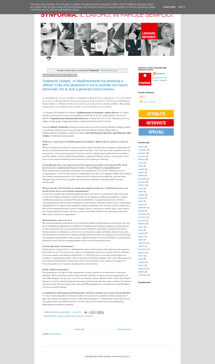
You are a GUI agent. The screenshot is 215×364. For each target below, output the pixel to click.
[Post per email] (85, 312)
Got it (181, 7)
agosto (141, 204)
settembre (142, 208)
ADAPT (54, 316)
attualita (60, 316)
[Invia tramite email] (90, 312)
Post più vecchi (124, 329)
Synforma (160, 74)
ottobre (141, 147)
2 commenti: (77, 312)
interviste (80, 316)
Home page (80, 329)
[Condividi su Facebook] (99, 312)
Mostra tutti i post (109, 70)
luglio (140, 201)
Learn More (169, 7)
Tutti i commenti (149, 102)
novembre (142, 150)
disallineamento (70, 316)
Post (144, 97)
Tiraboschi (89, 316)
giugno (141, 172)
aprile (140, 166)
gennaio (141, 156)
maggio (141, 169)
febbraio (141, 159)
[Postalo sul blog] (93, 312)
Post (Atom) (56, 334)
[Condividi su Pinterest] (102, 312)
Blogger (126, 356)
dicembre (142, 153)
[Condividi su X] (96, 312)
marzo (141, 163)
